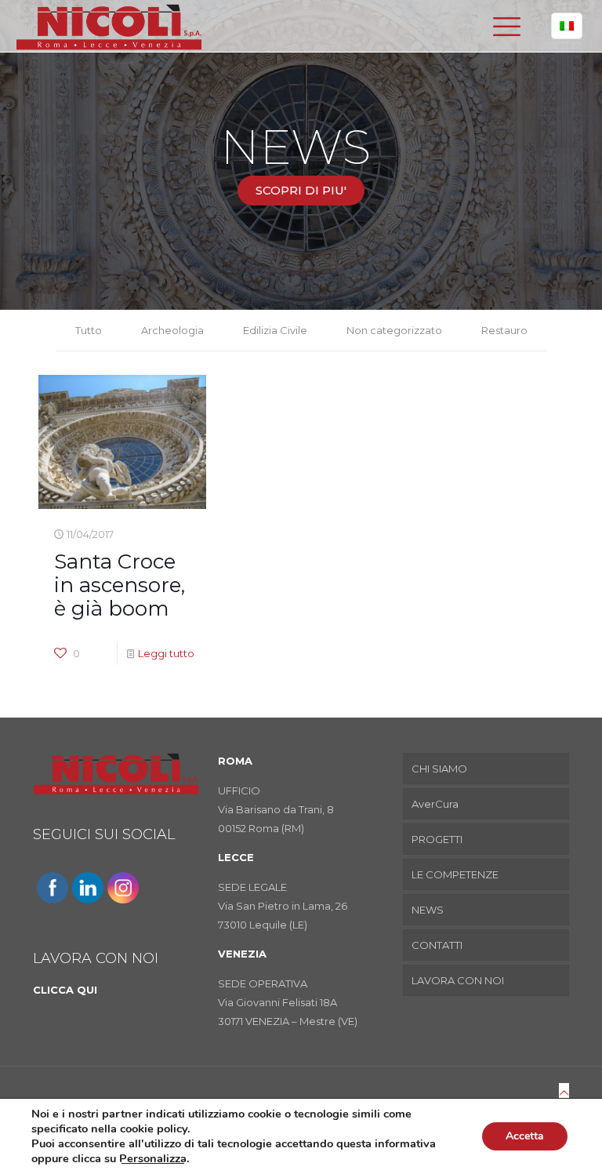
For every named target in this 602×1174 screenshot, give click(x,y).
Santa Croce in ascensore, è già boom (119, 585)
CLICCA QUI (65, 989)
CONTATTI (437, 945)
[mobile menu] (506, 26)
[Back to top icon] (564, 1092)
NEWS (428, 909)
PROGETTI (437, 839)
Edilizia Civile (275, 330)
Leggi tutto (166, 653)
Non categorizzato (394, 330)
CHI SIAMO (439, 768)
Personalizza (153, 1158)
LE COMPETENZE (455, 874)
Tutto (88, 330)
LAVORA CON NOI (458, 980)
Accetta (525, 1136)
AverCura (435, 804)
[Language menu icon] (566, 26)
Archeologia (172, 330)
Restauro (504, 330)
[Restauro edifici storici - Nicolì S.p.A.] (109, 26)
